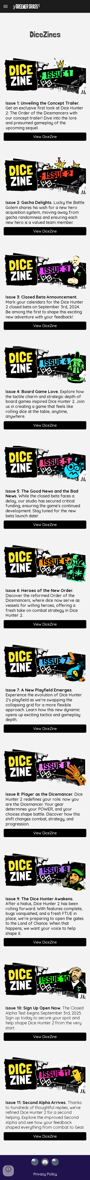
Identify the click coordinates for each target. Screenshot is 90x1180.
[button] (5, 6)
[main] (45, 34)
